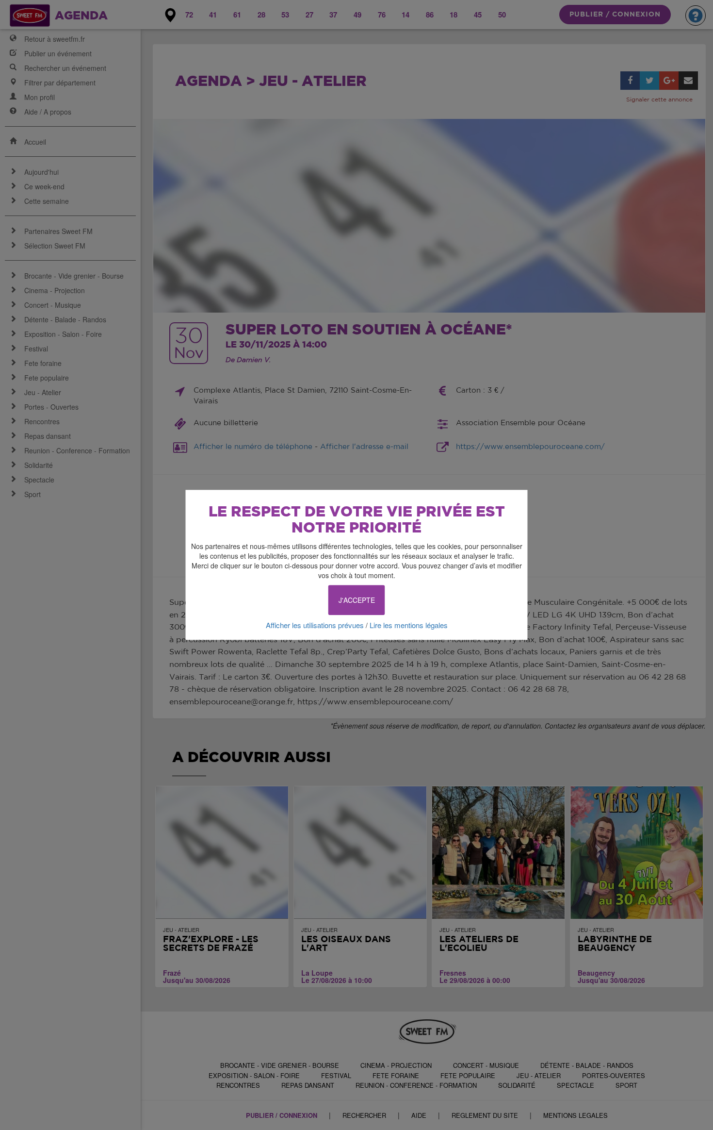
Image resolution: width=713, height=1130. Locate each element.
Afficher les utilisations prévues (315, 625)
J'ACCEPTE (357, 600)
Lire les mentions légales (409, 625)
